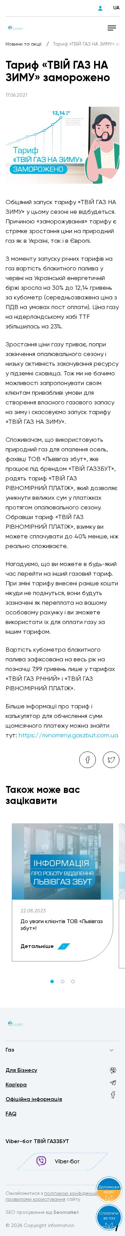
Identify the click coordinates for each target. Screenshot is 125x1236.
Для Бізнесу (21, 1070)
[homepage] (15, 28)
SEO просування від (42, 1212)
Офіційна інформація (34, 1099)
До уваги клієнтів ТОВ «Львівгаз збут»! (61, 925)
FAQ (11, 1114)
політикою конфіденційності (77, 1193)
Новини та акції (24, 44)
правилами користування (35, 1199)
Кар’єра (16, 1085)
